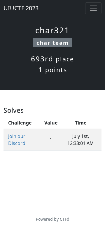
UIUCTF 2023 (21, 8)
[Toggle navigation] (93, 8)
